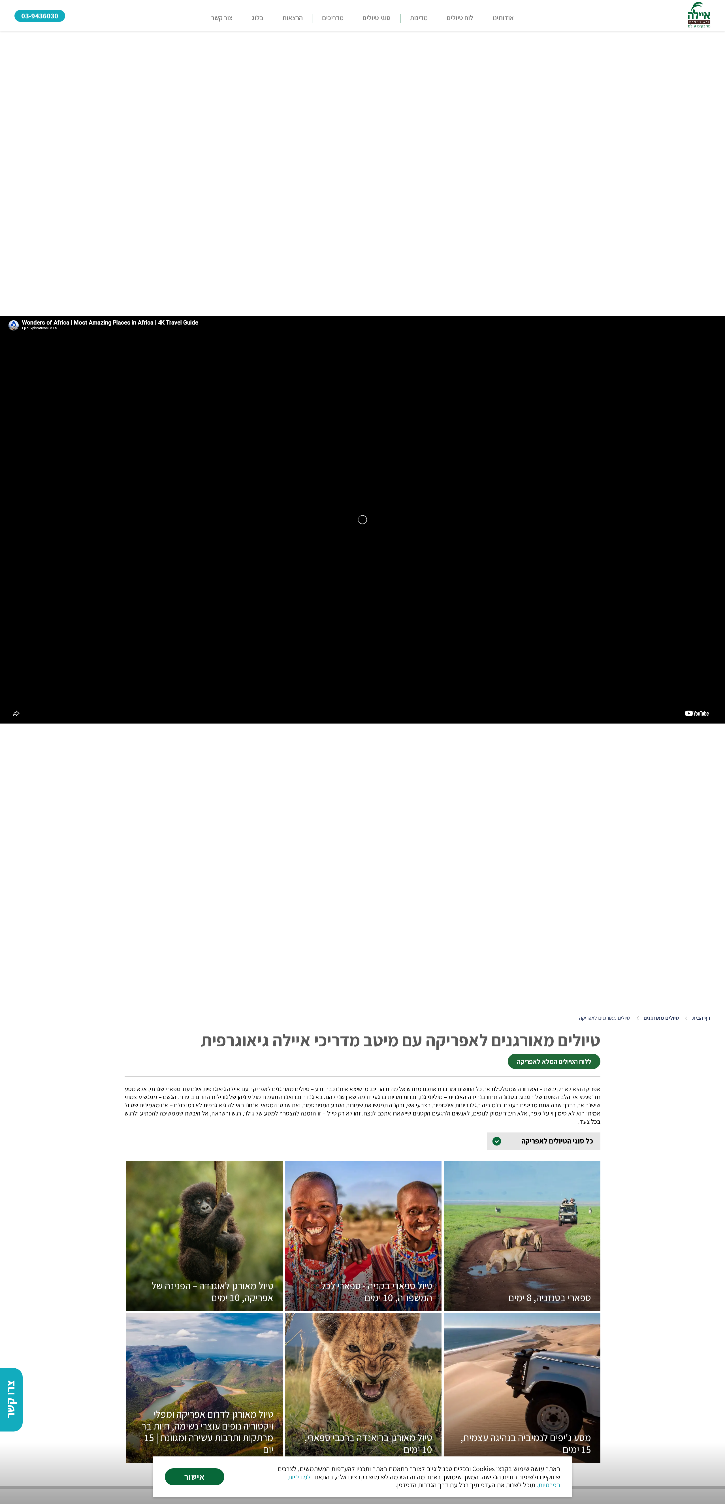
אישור (194, 1476)
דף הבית (701, 1017)
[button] (376, 18)
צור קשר (222, 17)
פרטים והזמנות (522, 1295)
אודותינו (503, 17)
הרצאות (292, 17)
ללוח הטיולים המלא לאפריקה (554, 1061)
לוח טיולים (460, 17)
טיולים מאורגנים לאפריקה (604, 1017)
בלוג (257, 17)
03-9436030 (39, 15)
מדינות (419, 17)
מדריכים (333, 17)
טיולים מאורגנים (661, 1017)
